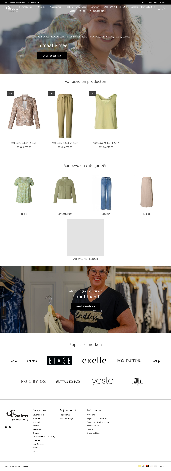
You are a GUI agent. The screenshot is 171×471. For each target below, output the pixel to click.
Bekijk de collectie (52, 55)
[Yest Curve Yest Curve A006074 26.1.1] (106, 114)
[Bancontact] (143, 466)
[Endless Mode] (11, 8)
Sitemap (90, 429)
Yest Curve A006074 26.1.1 (105, 142)
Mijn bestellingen (67, 418)
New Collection (148, 7)
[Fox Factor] (129, 361)
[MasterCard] (147, 466)
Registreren (65, 414)
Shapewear (37, 429)
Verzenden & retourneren (98, 422)
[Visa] (151, 466)
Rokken (69, 7)
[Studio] (68, 382)
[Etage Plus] (59, 361)
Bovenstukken (65, 213)
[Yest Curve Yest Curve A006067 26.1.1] (65, 114)
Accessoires (37, 422)
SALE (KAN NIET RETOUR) (115, 7)
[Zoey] (137, 382)
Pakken (36, 451)
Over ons (91, 414)
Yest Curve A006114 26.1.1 (24, 142)
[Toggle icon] (159, 9)
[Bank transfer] (155, 466)
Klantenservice (93, 425)
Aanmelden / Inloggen (157, 2)
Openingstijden (93, 433)
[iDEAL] (139, 466)
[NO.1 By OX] (33, 382)
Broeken (106, 213)
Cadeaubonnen (97, 11)
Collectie (134, 7)
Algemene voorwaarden (97, 418)
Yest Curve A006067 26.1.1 (65, 142)
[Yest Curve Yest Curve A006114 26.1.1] (24, 114)
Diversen (36, 433)
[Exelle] (94, 361)
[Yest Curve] (103, 382)
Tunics (24, 213)
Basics (73, 11)
